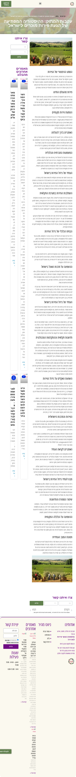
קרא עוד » (33, 727)
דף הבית (62, 16)
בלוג (57, 16)
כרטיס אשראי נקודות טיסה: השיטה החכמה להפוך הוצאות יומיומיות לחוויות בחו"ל (33, 747)
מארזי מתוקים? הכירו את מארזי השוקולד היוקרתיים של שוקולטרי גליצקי (23, 649)
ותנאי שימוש (10, 642)
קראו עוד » (23, 364)
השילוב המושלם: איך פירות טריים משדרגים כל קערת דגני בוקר (33, 649)
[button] (40, 3)
